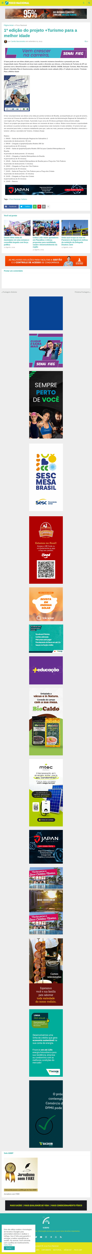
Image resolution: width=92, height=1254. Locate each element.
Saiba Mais (8, 1245)
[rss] (61, 1237)
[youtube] (41, 1237)
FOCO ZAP (78, 1250)
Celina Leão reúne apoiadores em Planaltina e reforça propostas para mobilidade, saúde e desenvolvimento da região (45, 242)
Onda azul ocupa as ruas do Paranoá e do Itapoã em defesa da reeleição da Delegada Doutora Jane (74, 241)
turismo (24, 199)
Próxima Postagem (82, 292)
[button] (2, 3)
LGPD (37, 1250)
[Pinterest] (39, 207)
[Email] (44, 207)
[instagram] (46, 1237)
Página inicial (8, 25)
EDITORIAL (57, 1250)
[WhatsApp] (35, 207)
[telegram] (51, 1237)
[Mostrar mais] (48, 207)
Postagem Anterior (10, 292)
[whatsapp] (56, 1237)
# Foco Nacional (21, 25)
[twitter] (36, 1237)
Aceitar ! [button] (9, 1248)
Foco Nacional (53, 1246)
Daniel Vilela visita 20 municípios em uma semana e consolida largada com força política (16, 241)
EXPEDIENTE (46, 1250)
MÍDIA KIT (68, 1250)
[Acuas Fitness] (46, 1205)
